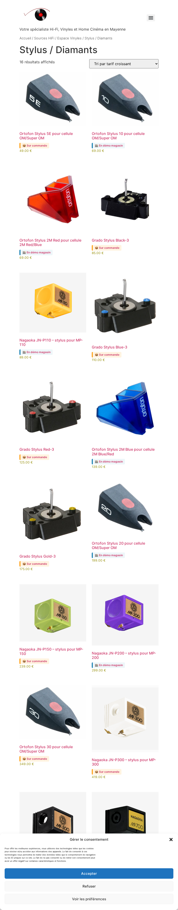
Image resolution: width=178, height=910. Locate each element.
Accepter (89, 873)
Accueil (25, 38)
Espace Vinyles (69, 38)
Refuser (89, 886)
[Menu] (151, 17)
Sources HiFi (44, 38)
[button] (171, 839)
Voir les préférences (89, 899)
